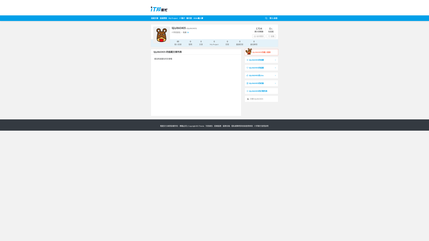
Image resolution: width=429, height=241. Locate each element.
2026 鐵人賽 (198, 18)
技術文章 (154, 18)
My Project (173, 18)
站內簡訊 (260, 36)
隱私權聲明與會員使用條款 (242, 126)
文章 (201, 42)
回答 (227, 42)
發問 (190, 42)
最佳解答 (254, 42)
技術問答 (163, 18)
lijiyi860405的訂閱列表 (258, 91)
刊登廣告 (209, 126)
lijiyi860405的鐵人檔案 (261, 52)
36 (188, 32)
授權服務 (217, 126)
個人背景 (178, 44)
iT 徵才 (182, 18)
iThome (201, 126)
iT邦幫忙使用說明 (261, 126)
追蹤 (272, 36)
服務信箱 (226, 126)
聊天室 (189, 18)
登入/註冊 (273, 18)
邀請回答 (239, 42)
